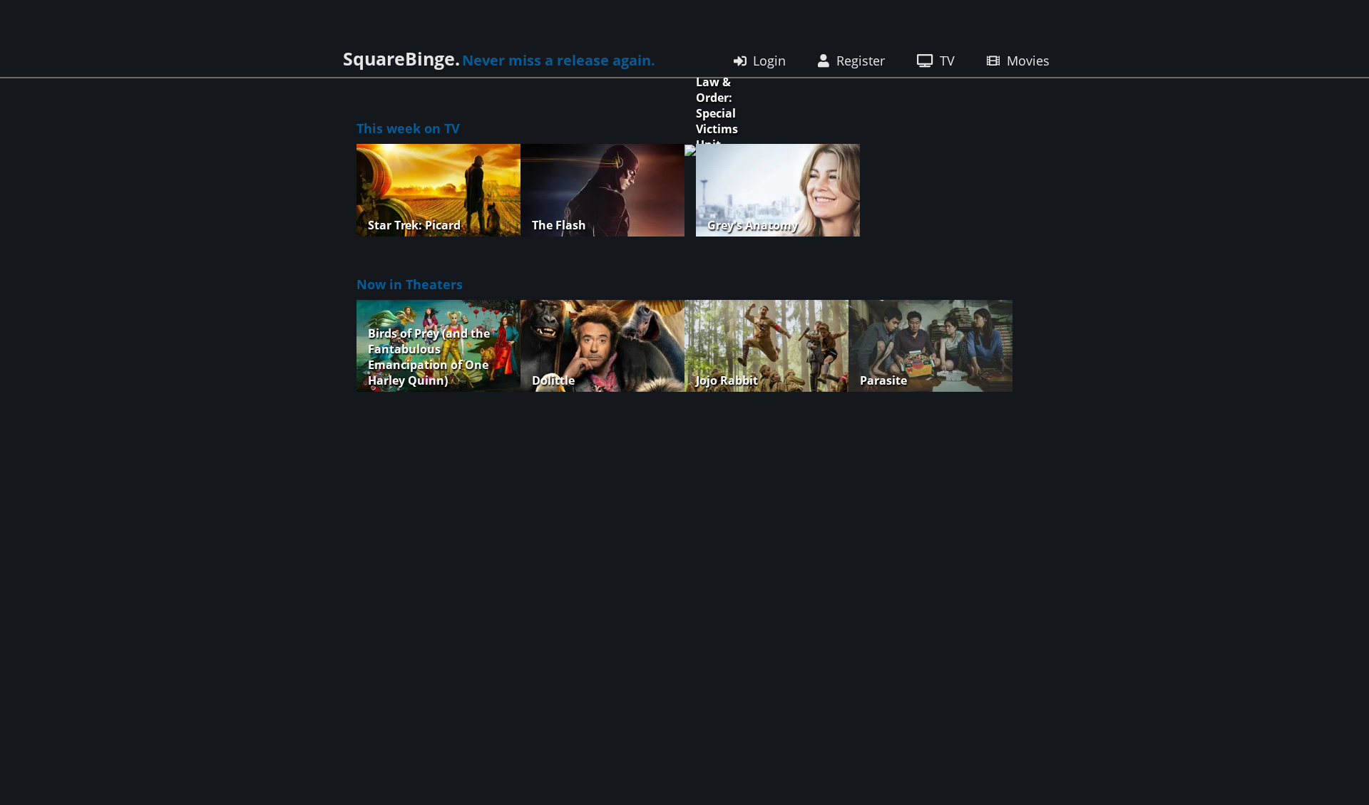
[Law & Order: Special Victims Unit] (690, 192)
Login (769, 60)
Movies (1026, 60)
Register (860, 60)
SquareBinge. (401, 58)
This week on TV (408, 128)
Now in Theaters (410, 284)
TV (947, 60)
